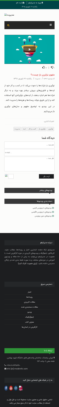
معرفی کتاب (29, 322)
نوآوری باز (42, 129)
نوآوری (50, 129)
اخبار (29, 292)
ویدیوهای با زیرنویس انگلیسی (41, 212)
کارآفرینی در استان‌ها (29, 327)
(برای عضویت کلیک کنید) (27, 263)
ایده (24, 129)
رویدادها (29, 297)
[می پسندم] (43, 67)
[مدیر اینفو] (29, 15)
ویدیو (29, 312)
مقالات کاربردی (29, 302)
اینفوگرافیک (29, 317)
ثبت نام (19, 2)
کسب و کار (32, 129)
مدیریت (17, 129)
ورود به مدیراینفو (35, 2)
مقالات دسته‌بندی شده (29, 307)
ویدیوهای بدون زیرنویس (43, 216)
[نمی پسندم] (52, 67)
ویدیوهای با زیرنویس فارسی (42, 208)
